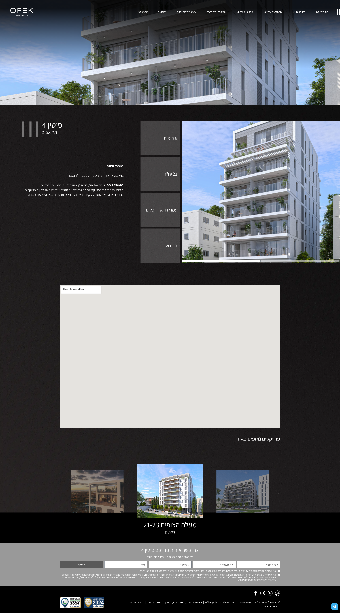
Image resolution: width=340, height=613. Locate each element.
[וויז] (277, 593)
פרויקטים (300, 12)
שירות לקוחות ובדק (186, 12)
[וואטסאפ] (270, 593)
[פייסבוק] (255, 593)
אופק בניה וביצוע (245, 12)
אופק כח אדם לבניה (216, 12)
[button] (221, 261)
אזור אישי (143, 12)
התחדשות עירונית (273, 12)
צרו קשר (162, 12)
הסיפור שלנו (322, 12)
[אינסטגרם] (262, 593)
